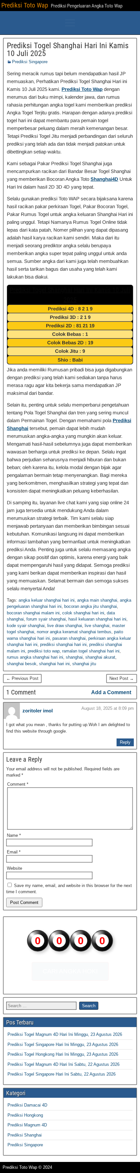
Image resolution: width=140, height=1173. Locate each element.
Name (14, 835)
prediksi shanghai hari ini (63, 644)
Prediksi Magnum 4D (27, 1125)
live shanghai (97, 625)
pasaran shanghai (69, 638)
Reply (125, 742)
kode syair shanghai (26, 625)
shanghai (74, 657)
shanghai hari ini (54, 663)
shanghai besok (21, 663)
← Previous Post (22, 678)
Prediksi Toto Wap (24, 5)
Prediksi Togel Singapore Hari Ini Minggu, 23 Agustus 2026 (62, 1044)
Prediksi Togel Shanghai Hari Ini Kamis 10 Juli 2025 (68, 49)
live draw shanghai (64, 625)
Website (14, 868)
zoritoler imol (37, 710)
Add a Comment (111, 692)
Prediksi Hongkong (25, 1115)
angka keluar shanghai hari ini (47, 600)
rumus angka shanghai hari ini (35, 657)
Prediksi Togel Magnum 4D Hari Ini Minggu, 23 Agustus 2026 (64, 1034)
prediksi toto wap (44, 651)
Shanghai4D (104, 179)
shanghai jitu (84, 663)
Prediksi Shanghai (24, 1135)
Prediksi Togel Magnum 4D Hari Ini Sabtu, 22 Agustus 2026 (63, 1064)
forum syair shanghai (46, 619)
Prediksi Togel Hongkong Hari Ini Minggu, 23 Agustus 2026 (62, 1054)
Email (14, 852)
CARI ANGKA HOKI (70, 971)
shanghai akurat (100, 657)
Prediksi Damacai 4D (27, 1105)
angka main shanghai (97, 600)
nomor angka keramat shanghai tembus (74, 631)
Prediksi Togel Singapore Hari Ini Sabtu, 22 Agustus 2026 (61, 1074)
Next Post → (121, 678)
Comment (17, 784)
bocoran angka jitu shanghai (90, 606)
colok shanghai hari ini (83, 612)
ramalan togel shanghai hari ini (90, 651)
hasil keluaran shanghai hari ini (97, 619)
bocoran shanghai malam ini (33, 612)
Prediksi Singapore (30, 61)
